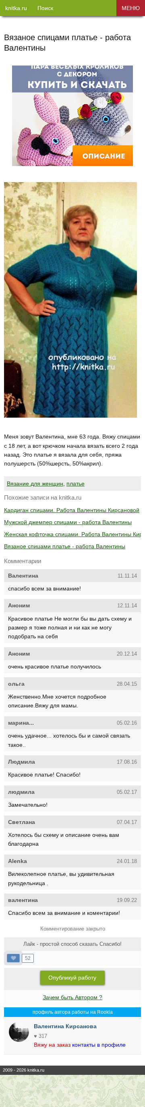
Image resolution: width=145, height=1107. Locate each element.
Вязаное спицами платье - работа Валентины (64, 546)
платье (75, 483)
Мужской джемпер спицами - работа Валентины (68, 522)
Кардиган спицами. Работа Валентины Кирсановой (71, 510)
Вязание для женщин (35, 483)
